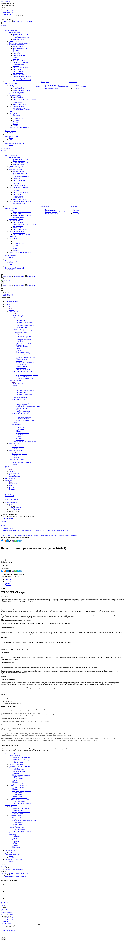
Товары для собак (18, 315)
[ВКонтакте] (2, 541)
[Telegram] (21, 541)
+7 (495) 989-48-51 (7, 11)
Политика (4, 909)
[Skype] (18, 541)
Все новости (5, 866)
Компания (4, 902)
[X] (10, 541)
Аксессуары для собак (23, 336)
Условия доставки (7, 914)
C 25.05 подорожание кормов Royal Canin (15, 873)
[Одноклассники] (5, 541)
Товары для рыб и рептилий (21, 462)
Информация (5, 911)
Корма (18, 389)
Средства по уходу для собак (26, 357)
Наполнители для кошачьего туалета (66, 535)
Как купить (12, 471)
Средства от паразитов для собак (27, 375)
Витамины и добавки (12, 535)
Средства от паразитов (24, 417)
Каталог (11, 310)
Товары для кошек (18, 383)
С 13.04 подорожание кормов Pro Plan (13, 876)
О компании (13, 484)
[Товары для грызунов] (20, 134)
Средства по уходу (22, 403)
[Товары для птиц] (20, 129)
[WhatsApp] (15, 541)
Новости (4, 905)
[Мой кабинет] (1, 23)
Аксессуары (20, 427)
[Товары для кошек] (20, 82)
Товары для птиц (18, 447)
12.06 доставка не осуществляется (12, 869)
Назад (10, 308)
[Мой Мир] (7, 541)
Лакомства (50, 535)
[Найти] (1, 9)
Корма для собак (21, 320)
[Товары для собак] (20, 29)
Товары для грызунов (19, 454)
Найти (3, 939)
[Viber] (13, 541)
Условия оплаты (6, 912)
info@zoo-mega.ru (8, 518)
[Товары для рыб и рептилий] (20, 141)
